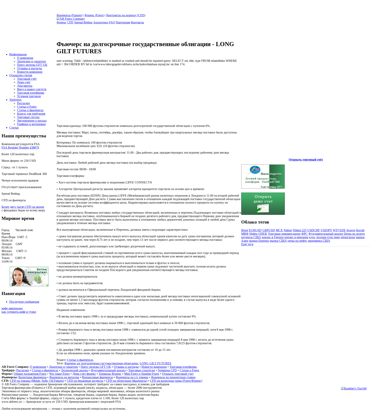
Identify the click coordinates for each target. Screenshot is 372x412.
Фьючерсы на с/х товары (132, 377)
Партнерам (123, 22)
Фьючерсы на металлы (64, 377)
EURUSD (255, 230)
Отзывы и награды (29, 68)
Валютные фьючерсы (32, 377)
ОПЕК (262, 233)
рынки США (278, 240)
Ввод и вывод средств (31, 89)
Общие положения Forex (30, 373)
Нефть (253, 233)
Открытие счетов (20, 75)
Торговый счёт (27, 78)
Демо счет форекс (84, 373)
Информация (18, 54)
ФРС (304, 233)
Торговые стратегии (141, 370)
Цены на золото (354, 233)
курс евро (333, 237)
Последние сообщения (24, 301)
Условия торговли (29, 96)
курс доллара (317, 237)
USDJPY (326, 230)
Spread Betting (83, 22)
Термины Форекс (110, 373)
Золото (350, 230)
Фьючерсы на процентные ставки (173, 377)
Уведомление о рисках (32, 120)
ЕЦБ (342, 230)
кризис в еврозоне (296, 237)
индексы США (251, 237)
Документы (24, 85)
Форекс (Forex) (94, 15)
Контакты (137, 22)
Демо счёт (23, 82)
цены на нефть (297, 240)
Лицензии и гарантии (31, 61)
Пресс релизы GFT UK (32, 64)
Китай (360, 230)
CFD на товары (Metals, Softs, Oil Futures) (37, 380)
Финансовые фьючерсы (97, 377)
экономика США (319, 240)
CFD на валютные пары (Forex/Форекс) (176, 380)
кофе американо (12, 308)
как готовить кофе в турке (19, 311)
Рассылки (23, 103)
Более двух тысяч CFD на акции (23, 206)
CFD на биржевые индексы (85, 380)
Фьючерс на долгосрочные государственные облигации (101, 363)
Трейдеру (15, 99)
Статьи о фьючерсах (30, 110)
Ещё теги (247, 244)
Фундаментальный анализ (325, 233)
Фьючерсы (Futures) (69, 15)
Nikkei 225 (300, 230)
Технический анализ (74, 370)
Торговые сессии (28, 117)
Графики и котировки (31, 124)
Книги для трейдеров (31, 113)
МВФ (245, 233)
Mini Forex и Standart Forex (141, 373)
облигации (348, 237)
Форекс (61, 22)
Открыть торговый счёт (306, 159)
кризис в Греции (273, 237)
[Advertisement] (89, 93)
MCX (279, 230)
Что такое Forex (59, 373)
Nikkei (288, 230)
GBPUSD (268, 230)
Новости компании (29, 71)
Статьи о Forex (27, 106)
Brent (244, 230)
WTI (336, 230)
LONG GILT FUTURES (155, 363)
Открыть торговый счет (178, 373)
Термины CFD (167, 370)
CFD (70, 22)
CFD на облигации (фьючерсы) (126, 380)
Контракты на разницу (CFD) (125, 15)
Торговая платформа (30, 92)
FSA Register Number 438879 (20, 147)
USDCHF (313, 230)
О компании (25, 57)
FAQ (112, 22)
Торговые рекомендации (284, 233)
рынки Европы (259, 240)
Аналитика (100, 22)
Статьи (14, 127)
